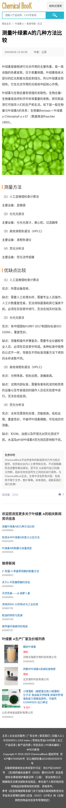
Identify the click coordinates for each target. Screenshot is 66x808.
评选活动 (38, 744)
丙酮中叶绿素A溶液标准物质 (39, 669)
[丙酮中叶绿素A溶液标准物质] (11, 676)
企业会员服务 (17, 735)
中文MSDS (9, 740)
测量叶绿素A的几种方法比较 (18, 526)
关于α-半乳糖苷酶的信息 (16, 582)
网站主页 (6, 24)
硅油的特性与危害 (12, 615)
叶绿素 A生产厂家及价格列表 (23, 639)
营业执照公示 (53, 777)
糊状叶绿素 (29, 646)
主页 (4, 735)
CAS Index (24, 740)
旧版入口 (57, 735)
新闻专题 (31, 24)
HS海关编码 (52, 744)
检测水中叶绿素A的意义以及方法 (21, 537)
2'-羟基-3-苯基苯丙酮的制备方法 (20, 571)
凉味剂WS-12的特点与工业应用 (20, 604)
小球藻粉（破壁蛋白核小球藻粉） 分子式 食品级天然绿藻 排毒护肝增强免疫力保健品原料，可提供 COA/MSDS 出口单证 (43, 697)
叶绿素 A (19, 24)
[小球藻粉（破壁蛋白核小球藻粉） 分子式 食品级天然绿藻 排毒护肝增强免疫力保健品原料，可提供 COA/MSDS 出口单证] (11, 698)
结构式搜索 (55, 5)
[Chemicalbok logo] (33, 6)
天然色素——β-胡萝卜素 (16, 593)
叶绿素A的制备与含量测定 (17, 548)
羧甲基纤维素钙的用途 (15, 626)
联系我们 (45, 735)
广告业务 (32, 735)
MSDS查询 (33, 749)
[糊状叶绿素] (11, 654)
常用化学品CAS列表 (43, 740)
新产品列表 (24, 744)
